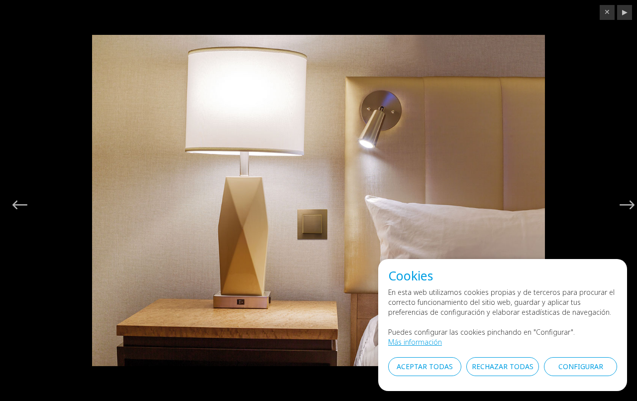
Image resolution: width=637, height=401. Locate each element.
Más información (415, 342)
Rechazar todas (502, 366)
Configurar (580, 366)
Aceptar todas (425, 366)
